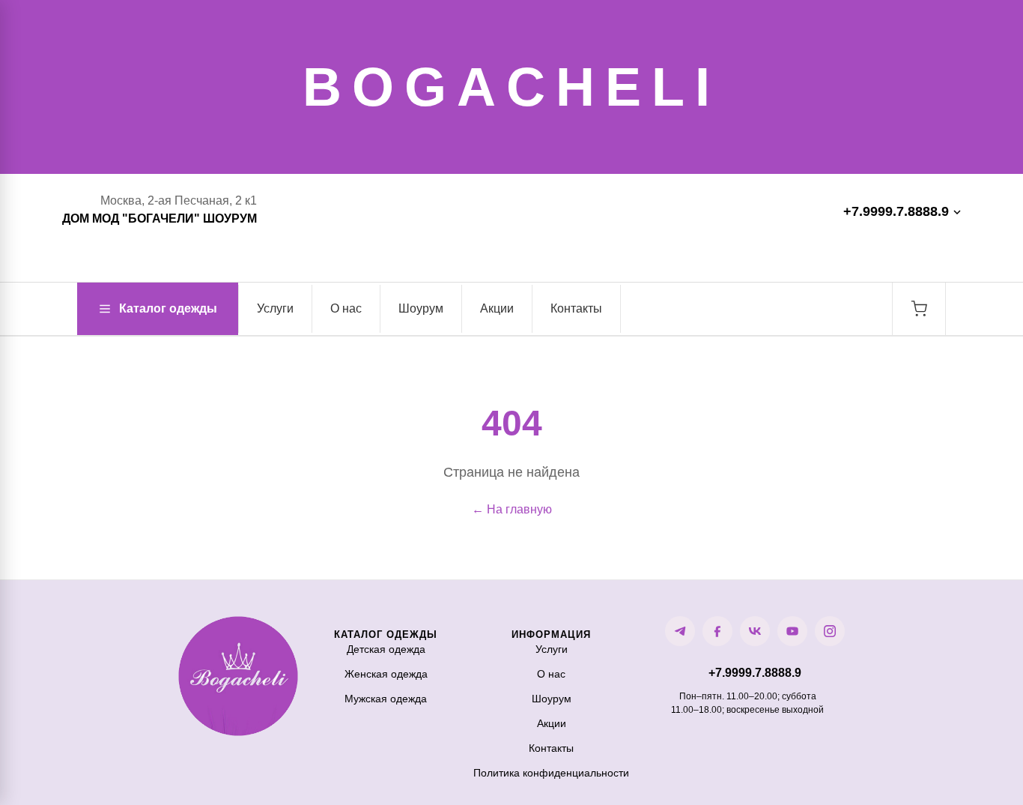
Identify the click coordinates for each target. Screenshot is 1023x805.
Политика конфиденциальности (551, 773)
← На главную (512, 509)
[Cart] (919, 309)
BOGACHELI (511, 87)
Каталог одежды (168, 308)
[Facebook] (717, 631)
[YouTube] (792, 631)
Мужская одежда (385, 699)
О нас (346, 308)
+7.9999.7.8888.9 (896, 211)
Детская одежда (386, 649)
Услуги (275, 308)
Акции (497, 308)
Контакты (576, 308)
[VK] (755, 631)
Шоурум (420, 308)
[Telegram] (680, 631)
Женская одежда (386, 674)
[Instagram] (830, 631)
